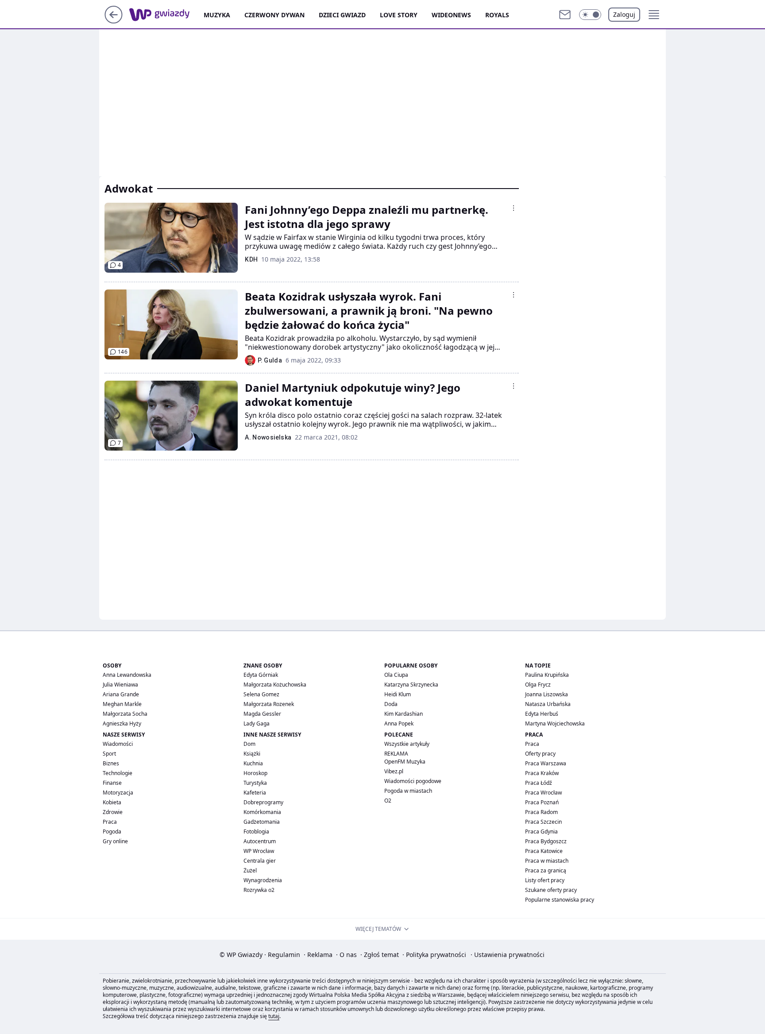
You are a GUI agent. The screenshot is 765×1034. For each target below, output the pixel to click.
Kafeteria (254, 792)
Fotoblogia (256, 831)
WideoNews (451, 15)
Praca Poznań (542, 802)
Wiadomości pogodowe (412, 781)
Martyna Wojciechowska (555, 723)
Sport (109, 753)
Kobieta (112, 802)
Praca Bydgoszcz (546, 841)
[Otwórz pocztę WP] (565, 15)
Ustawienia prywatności (508, 954)
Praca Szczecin (543, 822)
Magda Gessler (262, 714)
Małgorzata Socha (125, 714)
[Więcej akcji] (513, 208)
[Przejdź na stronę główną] (113, 21)
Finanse (112, 783)
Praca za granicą (545, 870)
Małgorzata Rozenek (268, 704)
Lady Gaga (256, 723)
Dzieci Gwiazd (342, 15)
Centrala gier (259, 860)
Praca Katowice (544, 851)
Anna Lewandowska (127, 675)
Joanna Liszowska (546, 694)
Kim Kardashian (403, 714)
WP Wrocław (258, 851)
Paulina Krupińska (547, 675)
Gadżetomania (261, 822)
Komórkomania (262, 812)
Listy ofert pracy (544, 880)
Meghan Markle (122, 704)
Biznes (111, 763)
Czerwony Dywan (274, 15)
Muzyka (217, 15)
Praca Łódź (538, 783)
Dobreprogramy (263, 802)
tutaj (273, 1016)
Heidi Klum (397, 694)
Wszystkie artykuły (406, 744)
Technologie (117, 773)
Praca (110, 822)
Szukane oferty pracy (551, 890)
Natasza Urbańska (548, 704)
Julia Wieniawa (120, 684)
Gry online (115, 841)
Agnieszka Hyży (122, 723)
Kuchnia (253, 763)
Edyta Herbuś (541, 714)
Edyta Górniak (260, 675)
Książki (251, 753)
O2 (387, 800)
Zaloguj (624, 14)
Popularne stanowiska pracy (559, 899)
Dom (249, 744)
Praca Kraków (542, 773)
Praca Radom (541, 812)
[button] (590, 14)
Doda (391, 704)
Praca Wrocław (543, 792)
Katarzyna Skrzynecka (411, 684)
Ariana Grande (121, 694)
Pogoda (112, 831)
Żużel (250, 870)
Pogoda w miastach (408, 791)
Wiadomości (118, 744)
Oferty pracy (540, 753)
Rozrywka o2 (258, 890)
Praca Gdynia (541, 831)
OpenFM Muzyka (404, 761)
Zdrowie (113, 812)
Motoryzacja (118, 792)
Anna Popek (398, 723)
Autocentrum (259, 841)
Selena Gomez (261, 694)
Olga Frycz (538, 684)
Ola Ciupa (396, 675)
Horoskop (255, 773)
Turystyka (255, 783)
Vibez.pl (393, 771)
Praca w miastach (546, 860)
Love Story (398, 15)
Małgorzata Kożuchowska (274, 684)
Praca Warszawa (545, 763)
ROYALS (497, 15)
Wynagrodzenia (262, 880)
